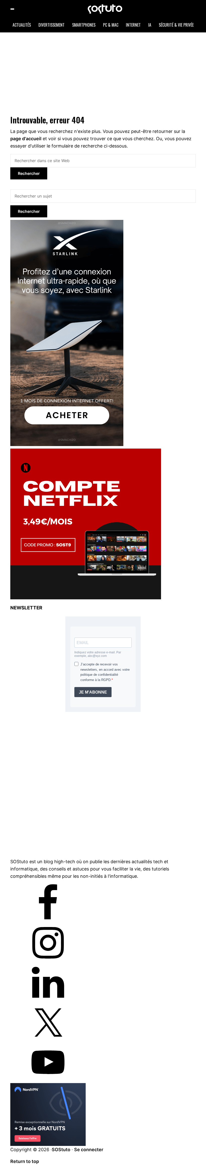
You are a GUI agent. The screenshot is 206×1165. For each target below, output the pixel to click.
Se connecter (88, 1149)
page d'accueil (25, 138)
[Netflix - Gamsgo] (85, 451)
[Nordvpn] (48, 1086)
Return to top (24, 1161)
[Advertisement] (108, 72)
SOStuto (61, 1149)
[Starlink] (66, 222)
